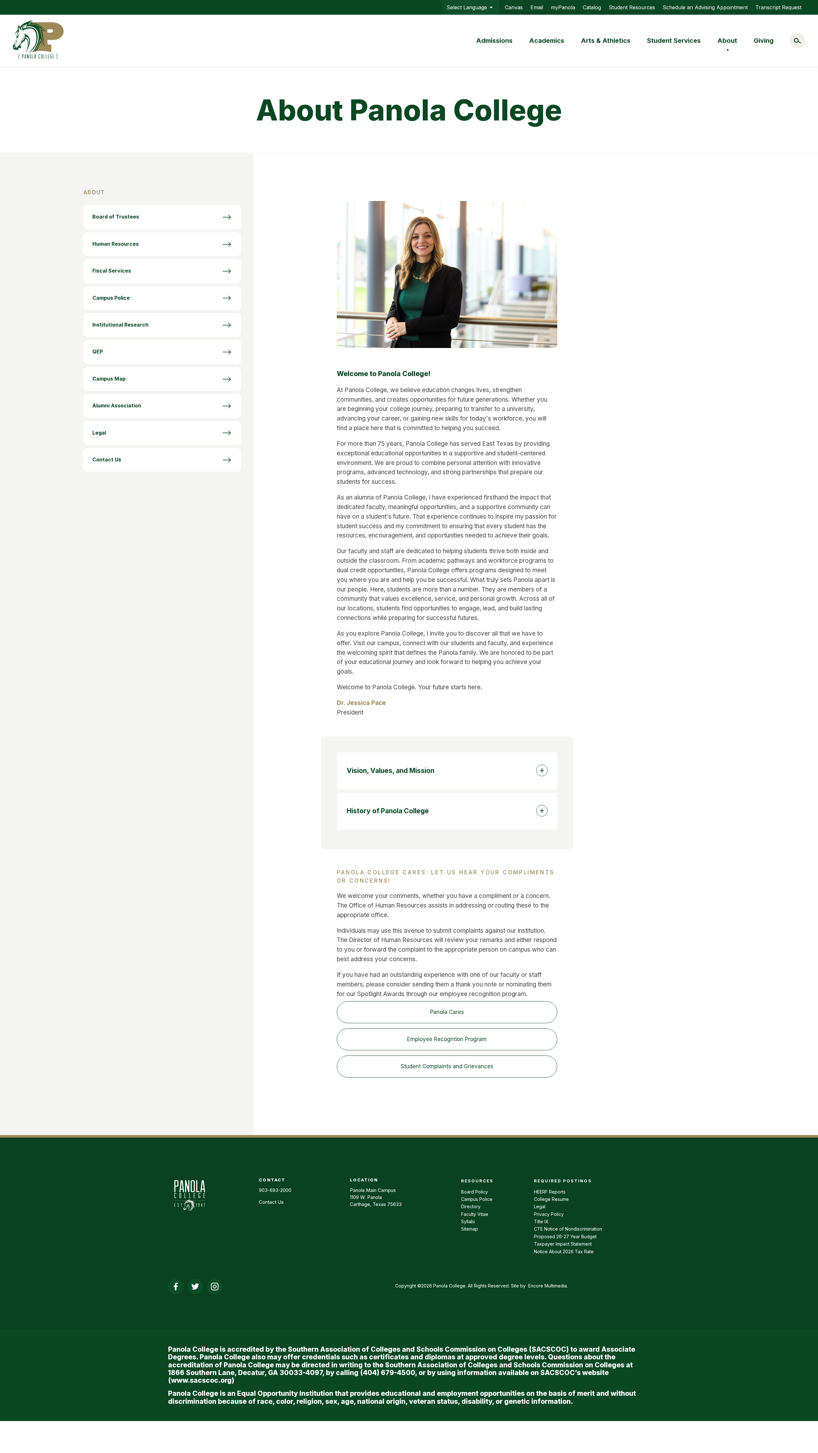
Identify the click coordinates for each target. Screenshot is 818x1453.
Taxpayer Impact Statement (563, 1244)
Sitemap (469, 1229)
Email (536, 7)
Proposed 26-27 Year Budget (565, 1236)
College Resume (551, 1199)
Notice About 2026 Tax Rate (564, 1251)
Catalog (592, 7)
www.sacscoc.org (201, 1380)
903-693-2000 (275, 1190)
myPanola (563, 7)
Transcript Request (778, 7)
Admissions (494, 40)
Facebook (175, 1286)
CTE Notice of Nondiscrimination (568, 1229)
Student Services (674, 40)
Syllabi (468, 1221)
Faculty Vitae (474, 1214)
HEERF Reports (550, 1191)
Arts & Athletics (605, 40)
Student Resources (632, 7)
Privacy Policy (549, 1214)
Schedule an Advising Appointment (705, 7)
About (727, 40)
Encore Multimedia (547, 1285)
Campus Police (476, 1199)
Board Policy (474, 1191)
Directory (471, 1206)
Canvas (514, 7)
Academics (546, 40)
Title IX (541, 1221)
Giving (764, 40)
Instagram (214, 1286)
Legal (539, 1206)
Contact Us (271, 1202)
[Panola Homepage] (189, 1214)
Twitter (195, 1286)
